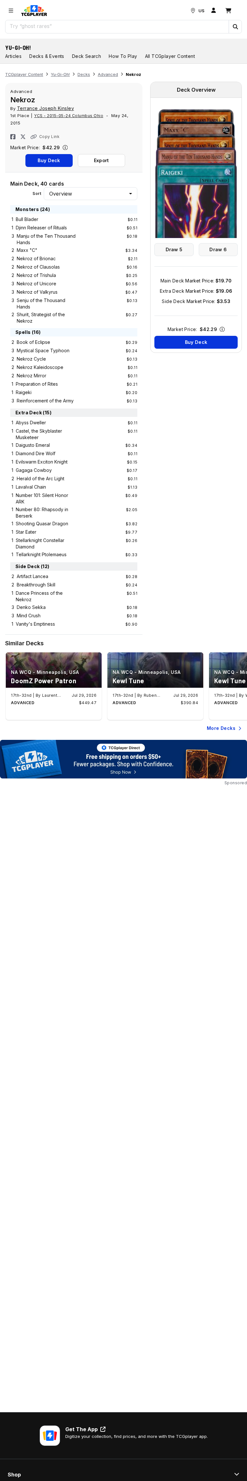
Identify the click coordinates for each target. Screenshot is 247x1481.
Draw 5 (174, 249)
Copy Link (49, 136)
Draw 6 (218, 249)
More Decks (221, 728)
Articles (13, 56)
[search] (117, 26)
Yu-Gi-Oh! (18, 47)
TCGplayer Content (24, 74)
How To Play (123, 56)
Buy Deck (49, 160)
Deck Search (86, 56)
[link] (34, 10)
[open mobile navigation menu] (11, 10)
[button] (235, 26)
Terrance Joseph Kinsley (45, 108)
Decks (84, 74)
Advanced (108, 74)
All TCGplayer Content (170, 56)
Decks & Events (46, 56)
